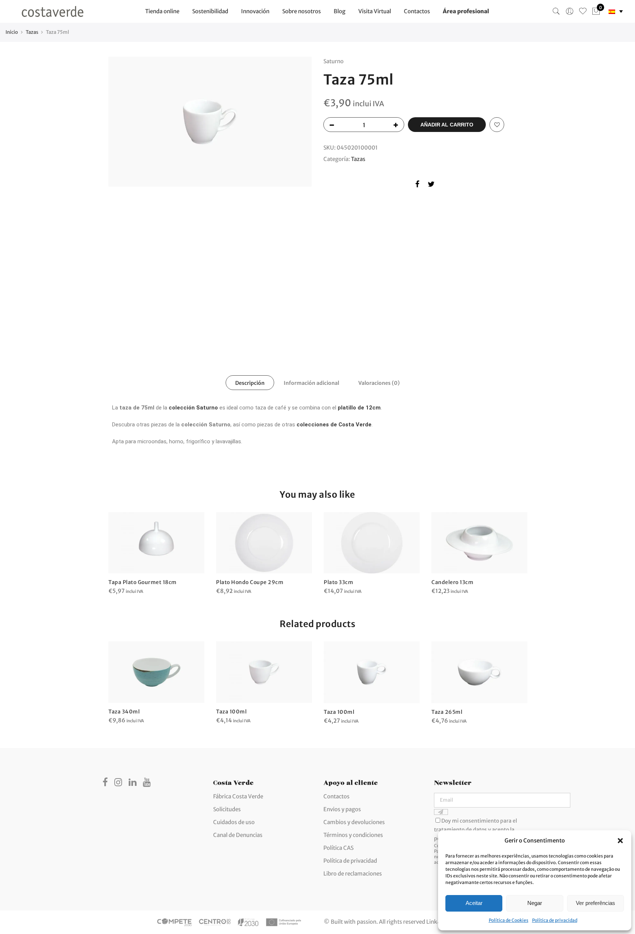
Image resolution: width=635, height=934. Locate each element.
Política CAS (338, 847)
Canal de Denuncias (237, 834)
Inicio (12, 32)
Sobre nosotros (301, 11)
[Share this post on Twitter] (431, 185)
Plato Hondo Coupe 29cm (249, 582)
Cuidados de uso (234, 822)
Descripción (250, 383)
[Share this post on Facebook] (417, 185)
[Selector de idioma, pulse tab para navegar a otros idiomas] (616, 11)
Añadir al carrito (446, 125)
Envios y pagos (342, 809)
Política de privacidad (554, 920)
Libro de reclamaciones (352, 873)
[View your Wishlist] (582, 11)
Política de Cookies (508, 920)
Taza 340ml (124, 711)
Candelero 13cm (452, 582)
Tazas (32, 32)
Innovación (255, 11)
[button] (620, 840)
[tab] (250, 382)
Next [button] (299, 198)
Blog (339, 11)
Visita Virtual (374, 11)
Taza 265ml (446, 712)
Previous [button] (121, 198)
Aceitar (474, 903)
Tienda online (162, 11)
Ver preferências (595, 903)
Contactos (417, 11)
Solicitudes (227, 809)
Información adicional (311, 383)
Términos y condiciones (353, 834)
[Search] (556, 11)
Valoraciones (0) (379, 383)
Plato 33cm (338, 582)
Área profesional (466, 11)
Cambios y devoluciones (354, 822)
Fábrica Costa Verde (238, 796)
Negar (534, 903)
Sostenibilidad (210, 11)
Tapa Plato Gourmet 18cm (142, 582)
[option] (210, 122)
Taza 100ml (231, 711)
